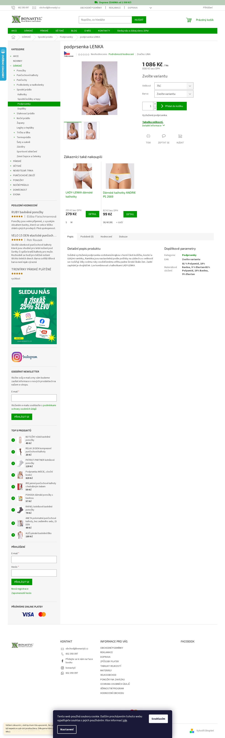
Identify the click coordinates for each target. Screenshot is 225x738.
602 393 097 (72, 654)
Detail (92, 214)
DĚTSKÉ (17, 166)
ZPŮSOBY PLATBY (109, 661)
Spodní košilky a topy (29, 99)
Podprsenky (24, 104)
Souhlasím (158, 719)
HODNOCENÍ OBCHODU (112, 693)
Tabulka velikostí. (152, 122)
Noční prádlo (23, 118)
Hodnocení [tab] (106, 236)
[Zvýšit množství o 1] (155, 104)
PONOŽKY (18, 180)
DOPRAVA (132, 7)
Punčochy (22, 80)
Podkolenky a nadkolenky (30, 85)
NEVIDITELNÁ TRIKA (23, 170)
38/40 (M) (108, 222)
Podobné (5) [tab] (87, 236)
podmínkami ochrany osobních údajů (33, 407)
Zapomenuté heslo (21, 593)
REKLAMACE (115, 7)
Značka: (143, 54)
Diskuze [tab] (123, 236)
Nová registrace (19, 589)
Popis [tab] (70, 236)
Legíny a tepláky (25, 128)
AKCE (16, 56)
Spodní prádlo (24, 89)
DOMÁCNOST (20, 190)
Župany (21, 123)
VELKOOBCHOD (108, 675)
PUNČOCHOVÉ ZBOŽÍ (24, 175)
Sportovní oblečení (27, 151)
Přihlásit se (21, 416)
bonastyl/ (71, 668)
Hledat (139, 19)
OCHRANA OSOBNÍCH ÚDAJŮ (115, 684)
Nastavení (66, 729)
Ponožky (21, 70)
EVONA (16, 194)
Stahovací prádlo (26, 113)
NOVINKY (17, 61)
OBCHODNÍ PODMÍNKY (91, 7)
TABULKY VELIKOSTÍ (110, 666)
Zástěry (21, 147)
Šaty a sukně (23, 142)
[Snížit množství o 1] (155, 108)
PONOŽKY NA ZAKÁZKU (112, 679)
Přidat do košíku (174, 105)
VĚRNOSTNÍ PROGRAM (112, 688)
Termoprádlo (24, 137)
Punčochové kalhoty (27, 75)
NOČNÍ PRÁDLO (21, 185)
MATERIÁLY (106, 670)
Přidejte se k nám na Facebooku (79, 660)
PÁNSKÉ (17, 161)
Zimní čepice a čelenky (29, 156)
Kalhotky (22, 94)
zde (125, 720)
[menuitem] (14, 31)
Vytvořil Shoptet (205, 730)
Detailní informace (152, 125)
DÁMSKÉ (17, 66)
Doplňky (22, 109)
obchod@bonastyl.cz (77, 648)
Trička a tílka (23, 132)
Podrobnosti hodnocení (121, 54)
